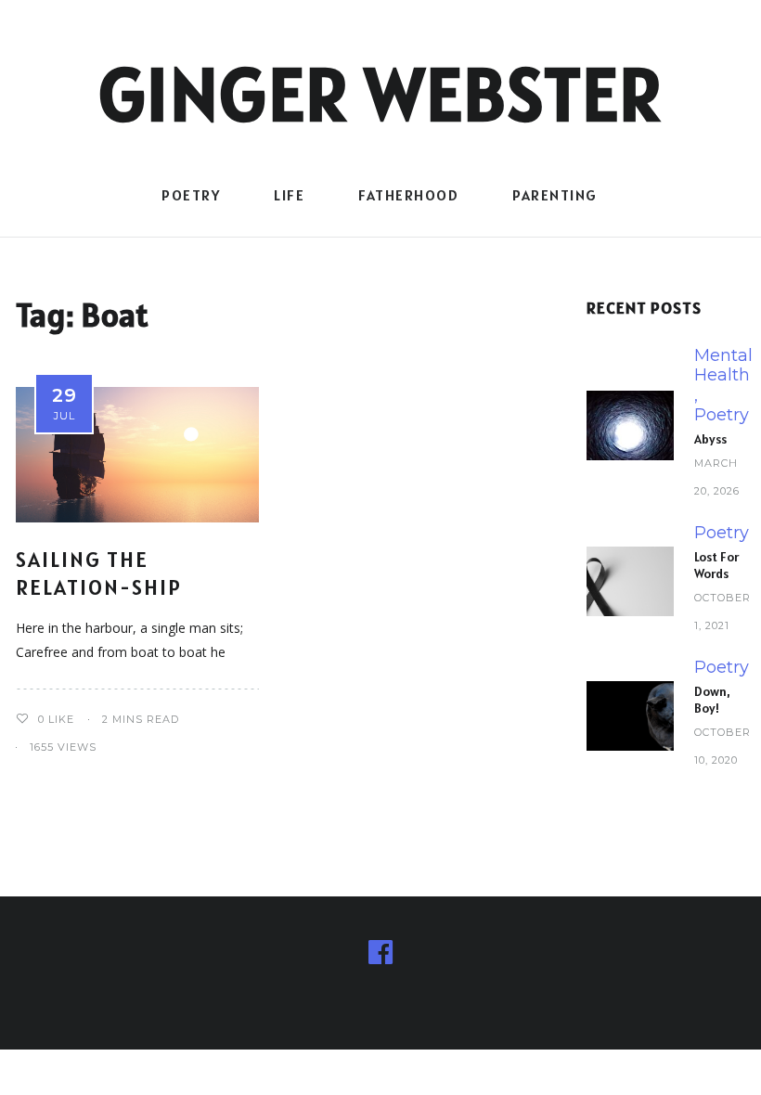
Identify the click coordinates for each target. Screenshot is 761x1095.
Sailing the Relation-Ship (99, 573)
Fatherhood (408, 195)
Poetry (190, 195)
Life (289, 195)
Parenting (555, 195)
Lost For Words (716, 565)
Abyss (710, 439)
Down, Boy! (712, 699)
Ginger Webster (381, 93)
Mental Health (723, 366)
